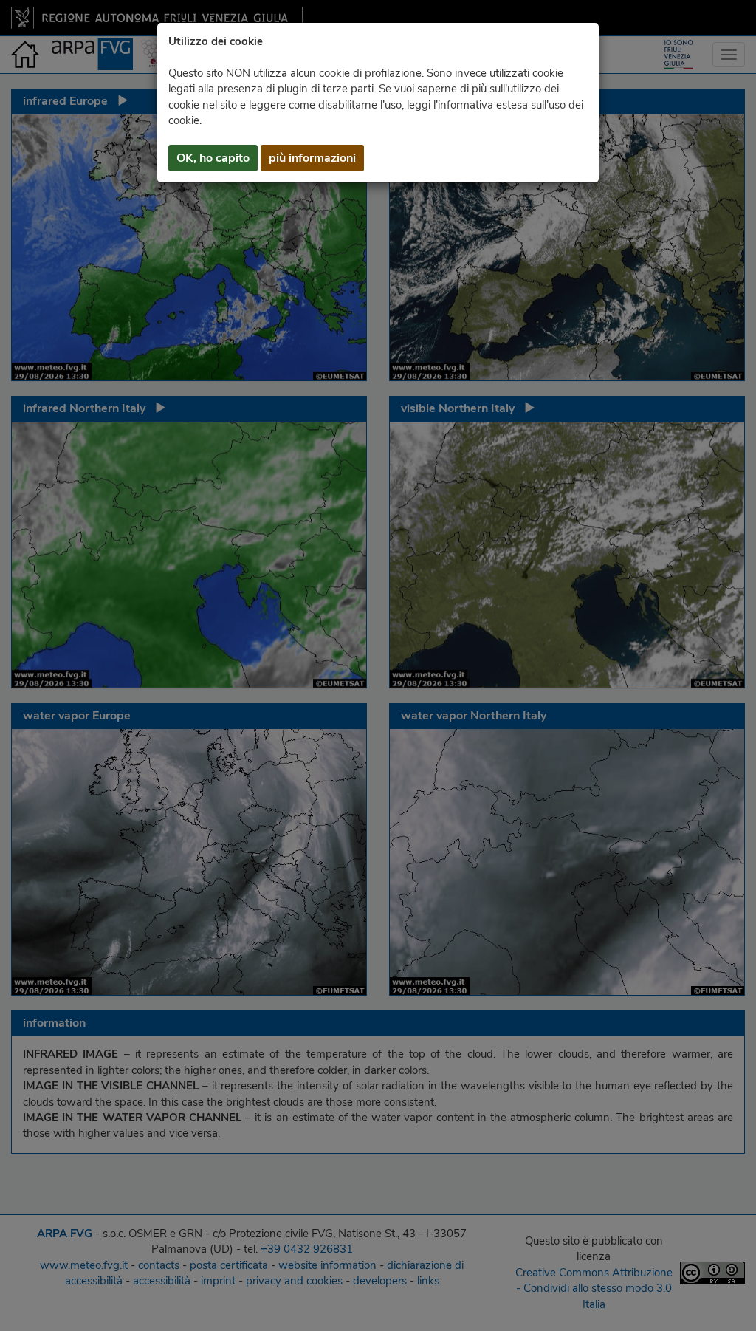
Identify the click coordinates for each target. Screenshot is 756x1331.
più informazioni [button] (312, 158)
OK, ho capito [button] (213, 158)
